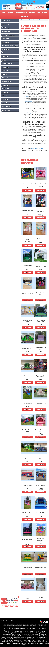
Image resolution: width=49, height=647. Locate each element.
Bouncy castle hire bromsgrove (14, 625)
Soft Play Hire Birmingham (8, 35)
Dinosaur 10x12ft (27, 567)
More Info (27, 190)
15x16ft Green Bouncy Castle (27, 266)
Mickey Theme (5, 89)
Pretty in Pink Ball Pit (40, 184)
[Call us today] (41, 7)
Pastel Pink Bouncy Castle (41, 348)
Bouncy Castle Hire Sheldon (29, 633)
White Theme (5, 38)
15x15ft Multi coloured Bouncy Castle (41, 540)
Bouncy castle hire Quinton (29, 631)
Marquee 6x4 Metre (41, 266)
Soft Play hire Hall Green (31, 641)
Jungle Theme (5, 49)
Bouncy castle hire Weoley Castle (13, 636)
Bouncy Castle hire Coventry (29, 625)
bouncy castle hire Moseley (16, 630)
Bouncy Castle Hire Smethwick (33, 19)
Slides (3, 53)
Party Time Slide (27, 403)
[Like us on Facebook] (6, 6)
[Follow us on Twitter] (6, 8)
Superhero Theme (6, 81)
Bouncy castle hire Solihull (13, 634)
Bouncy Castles (6, 21)
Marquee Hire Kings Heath (26, 638)
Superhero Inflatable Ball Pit (27, 211)
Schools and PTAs (21, 12)
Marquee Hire (5, 67)
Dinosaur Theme (6, 110)
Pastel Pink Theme (6, 106)
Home (3, 12)
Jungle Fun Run (27, 458)
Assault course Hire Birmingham (10, 46)
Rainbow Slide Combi (40, 567)
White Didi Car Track (27, 293)
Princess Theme (6, 78)
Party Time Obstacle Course (27, 430)
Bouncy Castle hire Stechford (27, 634)
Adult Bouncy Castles (7, 28)
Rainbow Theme (6, 92)
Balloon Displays (29, 101)
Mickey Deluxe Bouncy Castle (27, 540)
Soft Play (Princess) (27, 595)
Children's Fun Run (27, 485)
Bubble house (40, 238)
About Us (32, 12)
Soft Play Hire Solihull (21, 643)
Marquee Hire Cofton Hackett (12, 638)
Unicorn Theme (6, 103)
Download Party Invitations (25, 637)
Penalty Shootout (40, 485)
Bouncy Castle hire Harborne (14, 628)
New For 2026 (5, 24)
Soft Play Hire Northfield (10, 643)
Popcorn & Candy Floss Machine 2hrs (40, 375)
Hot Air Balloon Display (27, 238)
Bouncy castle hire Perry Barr (15, 631)
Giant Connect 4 (27, 184)
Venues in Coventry (32, 640)
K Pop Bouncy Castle (27, 512)
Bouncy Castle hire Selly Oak (15, 633)
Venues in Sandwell (10, 641)
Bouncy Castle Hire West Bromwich (30, 636)
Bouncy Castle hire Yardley (12, 637)
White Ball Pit (40, 595)
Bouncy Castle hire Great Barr (28, 627)
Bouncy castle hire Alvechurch (26, 624)
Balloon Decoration (7, 63)
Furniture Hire (27, 107)
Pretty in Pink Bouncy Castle (40, 430)
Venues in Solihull (20, 641)
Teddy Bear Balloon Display (27, 321)
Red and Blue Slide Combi (40, 293)
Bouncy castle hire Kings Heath (28, 628)
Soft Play (26, 96)
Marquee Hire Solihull (39, 638)
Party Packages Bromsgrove (34, 643)
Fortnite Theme (6, 85)
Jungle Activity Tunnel (27, 348)
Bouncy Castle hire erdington (13, 627)
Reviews (44, 12)
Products (10, 12)
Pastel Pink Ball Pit (41, 403)
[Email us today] (40, 8)
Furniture (4, 74)
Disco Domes (5, 56)
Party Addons (5, 42)
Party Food (5, 71)
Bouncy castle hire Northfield (30, 630)
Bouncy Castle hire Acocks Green (10, 624)
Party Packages (6, 31)
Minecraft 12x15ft (40, 512)
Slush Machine (40, 211)
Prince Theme (5, 96)
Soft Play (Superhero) (40, 458)
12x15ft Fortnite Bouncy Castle (41, 321)
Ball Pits (4, 60)
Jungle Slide (27, 375)
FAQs (38, 12)
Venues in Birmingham (21, 640)
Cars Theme (5, 99)
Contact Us (24, 16)
